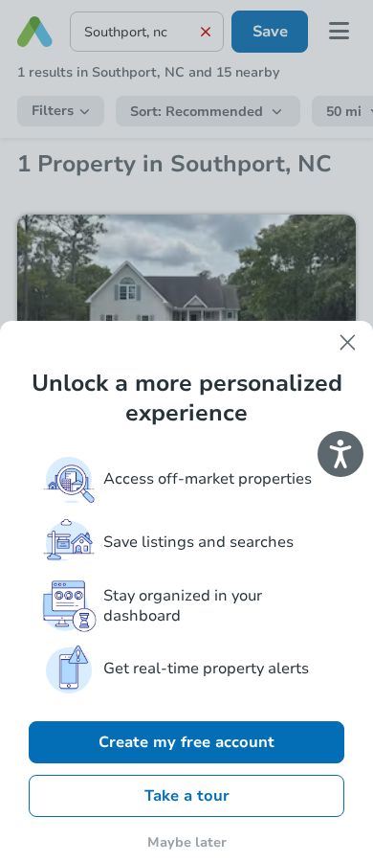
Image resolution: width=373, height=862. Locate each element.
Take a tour (187, 795)
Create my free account (186, 742)
